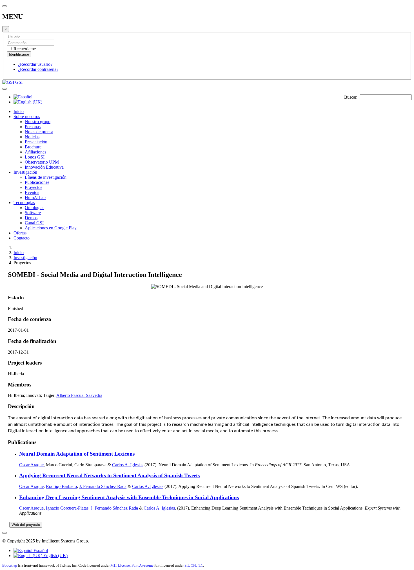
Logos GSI (34, 157)
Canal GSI (34, 222)
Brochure (33, 146)
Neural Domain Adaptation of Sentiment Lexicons (77, 454)
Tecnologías (24, 202)
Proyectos (33, 187)
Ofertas (20, 232)
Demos (31, 217)
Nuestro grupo (37, 121)
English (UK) (55, 555)
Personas (33, 126)
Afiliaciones (35, 152)
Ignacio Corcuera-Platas (67, 508)
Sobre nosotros (27, 116)
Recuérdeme (24, 48)
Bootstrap (9, 565)
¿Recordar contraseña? (38, 69)
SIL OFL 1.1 (193, 565)
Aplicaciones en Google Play (51, 227)
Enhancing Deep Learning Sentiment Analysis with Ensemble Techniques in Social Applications (129, 497)
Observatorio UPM (42, 162)
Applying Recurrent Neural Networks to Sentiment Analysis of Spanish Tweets (109, 475)
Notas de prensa (39, 131)
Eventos (32, 192)
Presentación (36, 141)
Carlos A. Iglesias (127, 464)
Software (33, 212)
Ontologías (34, 207)
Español (40, 550)
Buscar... (352, 97)
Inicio (19, 111)
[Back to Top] (4, 533)
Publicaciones (37, 182)
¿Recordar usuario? (35, 64)
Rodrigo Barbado (61, 486)
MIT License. (120, 565)
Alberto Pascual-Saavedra (79, 395)
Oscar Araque (31, 464)
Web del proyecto (26, 524)
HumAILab (35, 197)
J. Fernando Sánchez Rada (102, 486)
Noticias (32, 136)
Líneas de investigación (45, 177)
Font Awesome (142, 565)
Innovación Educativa (44, 167)
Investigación (25, 172)
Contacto (22, 238)
